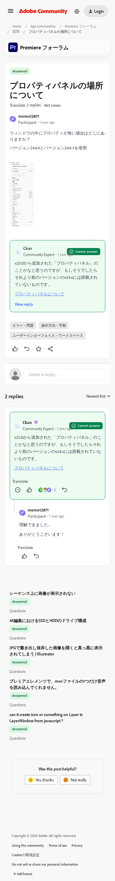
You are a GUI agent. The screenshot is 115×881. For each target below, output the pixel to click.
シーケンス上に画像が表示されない (42, 593)
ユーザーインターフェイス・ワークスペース (47, 335)
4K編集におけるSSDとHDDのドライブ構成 (47, 620)
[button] (10, 12)
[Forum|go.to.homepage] (43, 11)
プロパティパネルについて (39, 293)
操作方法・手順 (53, 325)
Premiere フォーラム (81, 26)
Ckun (27, 248)
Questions (17, 610)
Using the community (28, 845)
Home (16, 26)
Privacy (77, 845)
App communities (43, 26)
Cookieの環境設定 (26, 855)
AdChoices (24, 874)
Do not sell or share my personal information (45, 864)
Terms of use (58, 845)
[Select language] (77, 11)
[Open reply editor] (57, 374)
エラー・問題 (23, 325)
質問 (15, 31)
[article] (57, 456)
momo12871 (28, 116)
